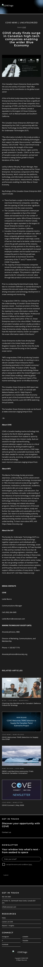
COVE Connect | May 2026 (13, 805)
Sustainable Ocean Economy (26, 395)
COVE (17, 125)
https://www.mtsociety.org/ (12, 524)
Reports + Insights (8, 926)
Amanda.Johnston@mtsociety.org (14, 654)
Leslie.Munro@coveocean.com (13, 619)
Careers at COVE (7, 922)
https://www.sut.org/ (26, 573)
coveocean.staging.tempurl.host (25, 462)
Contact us (6, 832)
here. (30, 864)
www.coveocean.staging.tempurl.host (18, 412)
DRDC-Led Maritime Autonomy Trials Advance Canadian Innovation (17, 772)
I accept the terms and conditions (19, 864)
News (4, 918)
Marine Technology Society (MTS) (14, 128)
